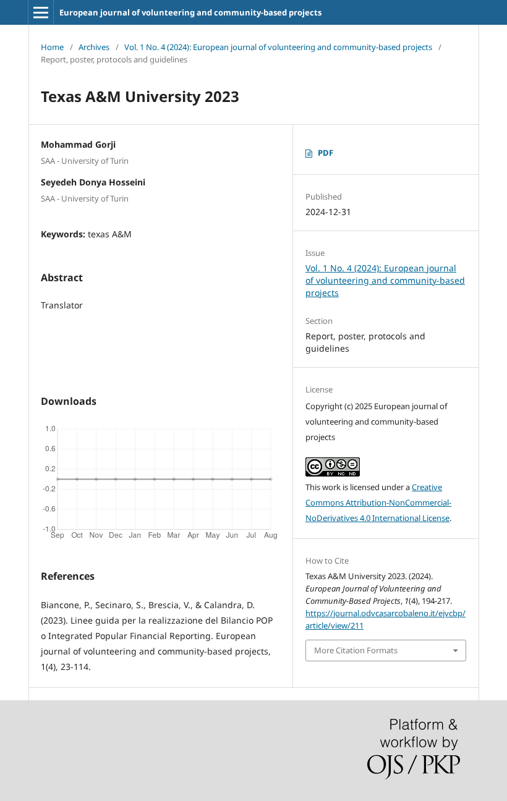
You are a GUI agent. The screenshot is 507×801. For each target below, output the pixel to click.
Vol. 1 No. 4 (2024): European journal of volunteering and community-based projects (278, 47)
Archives (94, 47)
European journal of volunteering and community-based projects (190, 12)
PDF (325, 152)
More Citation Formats (356, 650)
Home (52, 47)
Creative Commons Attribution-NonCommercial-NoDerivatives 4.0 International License (378, 502)
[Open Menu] (40, 12)
